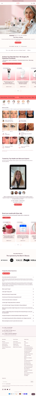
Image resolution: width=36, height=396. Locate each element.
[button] (2, 3)
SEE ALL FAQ (6, 273)
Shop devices (18, 42)
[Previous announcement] (2, 1)
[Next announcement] (34, 1)
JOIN (31, 381)
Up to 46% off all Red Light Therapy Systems (12, 63)
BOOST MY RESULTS (6, 217)
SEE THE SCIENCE (18, 204)
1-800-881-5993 (8, 383)
